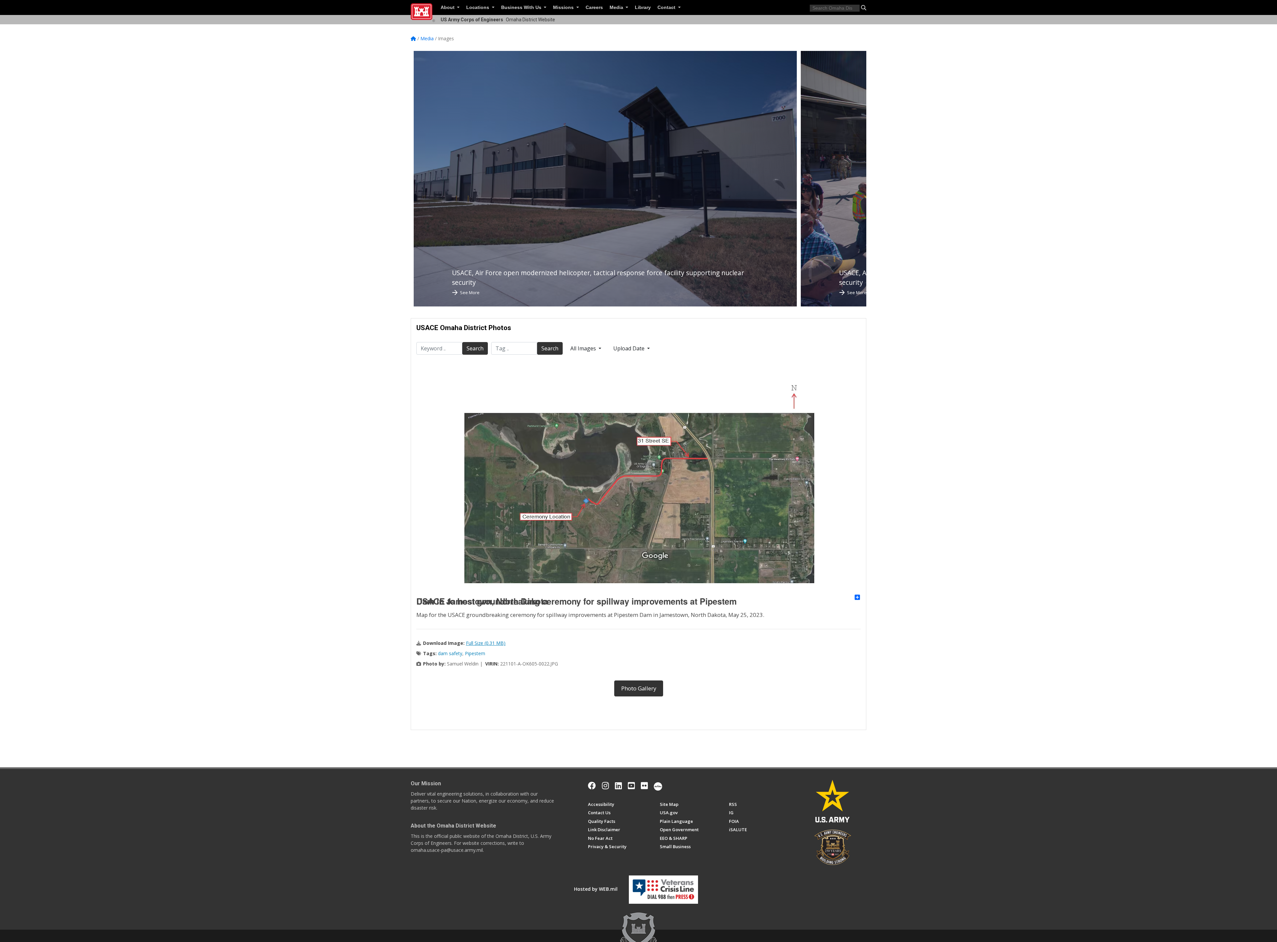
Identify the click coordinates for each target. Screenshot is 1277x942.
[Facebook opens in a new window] (592, 786)
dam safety (450, 653)
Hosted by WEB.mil (596, 889)
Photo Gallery (638, 688)
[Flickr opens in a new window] (644, 786)
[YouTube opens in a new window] (631, 786)
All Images (583, 348)
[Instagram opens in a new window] (605, 786)
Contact (667, 7)
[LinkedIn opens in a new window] (618, 786)
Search (475, 348)
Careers (594, 7)
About (448, 7)
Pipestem (475, 653)
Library (643, 7)
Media (617, 7)
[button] (863, 7)
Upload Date (629, 348)
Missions (564, 7)
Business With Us (522, 7)
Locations (478, 7)
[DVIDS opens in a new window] (658, 786)
